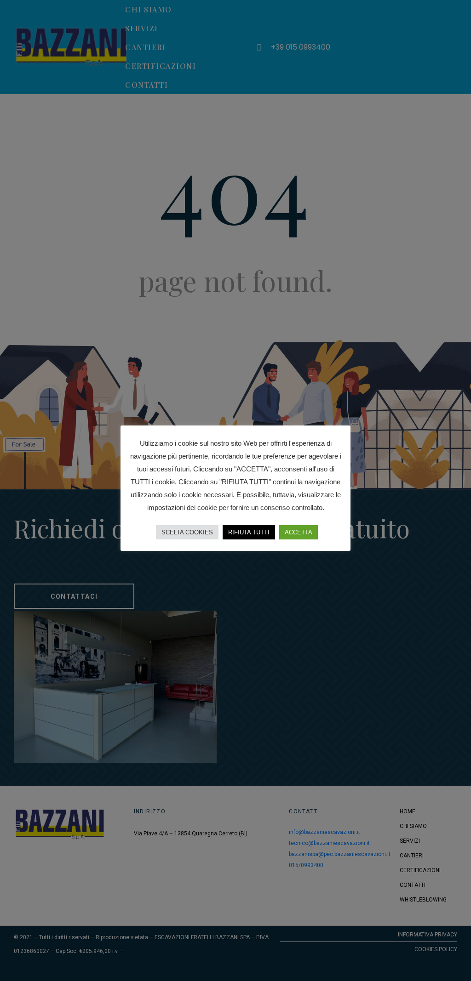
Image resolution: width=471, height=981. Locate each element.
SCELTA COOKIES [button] (187, 532)
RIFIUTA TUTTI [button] (249, 532)
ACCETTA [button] (298, 532)
